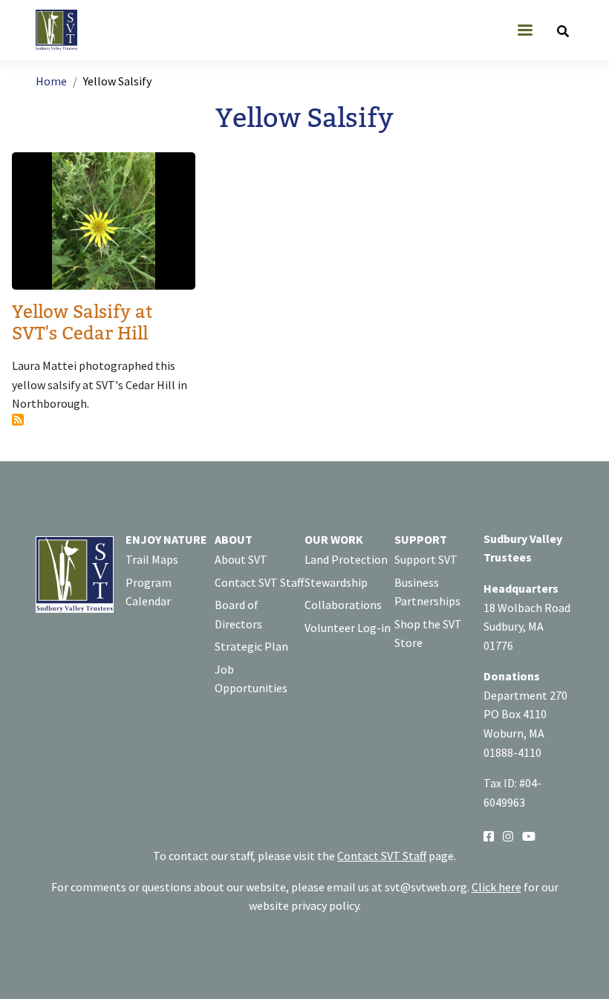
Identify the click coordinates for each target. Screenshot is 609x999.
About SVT (241, 559)
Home (51, 81)
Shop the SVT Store (428, 633)
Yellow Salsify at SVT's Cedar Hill (82, 323)
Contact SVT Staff (259, 582)
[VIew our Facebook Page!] (488, 835)
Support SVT (425, 559)
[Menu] (524, 32)
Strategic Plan (251, 646)
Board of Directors (238, 614)
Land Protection (346, 559)
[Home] (62, 30)
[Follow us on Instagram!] (508, 835)
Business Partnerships (427, 592)
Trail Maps (152, 559)
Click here (496, 886)
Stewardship (336, 582)
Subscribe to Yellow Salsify (18, 420)
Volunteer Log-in (347, 627)
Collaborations (343, 604)
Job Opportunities (251, 679)
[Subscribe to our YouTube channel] (528, 835)
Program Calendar (149, 592)
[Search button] (563, 30)
